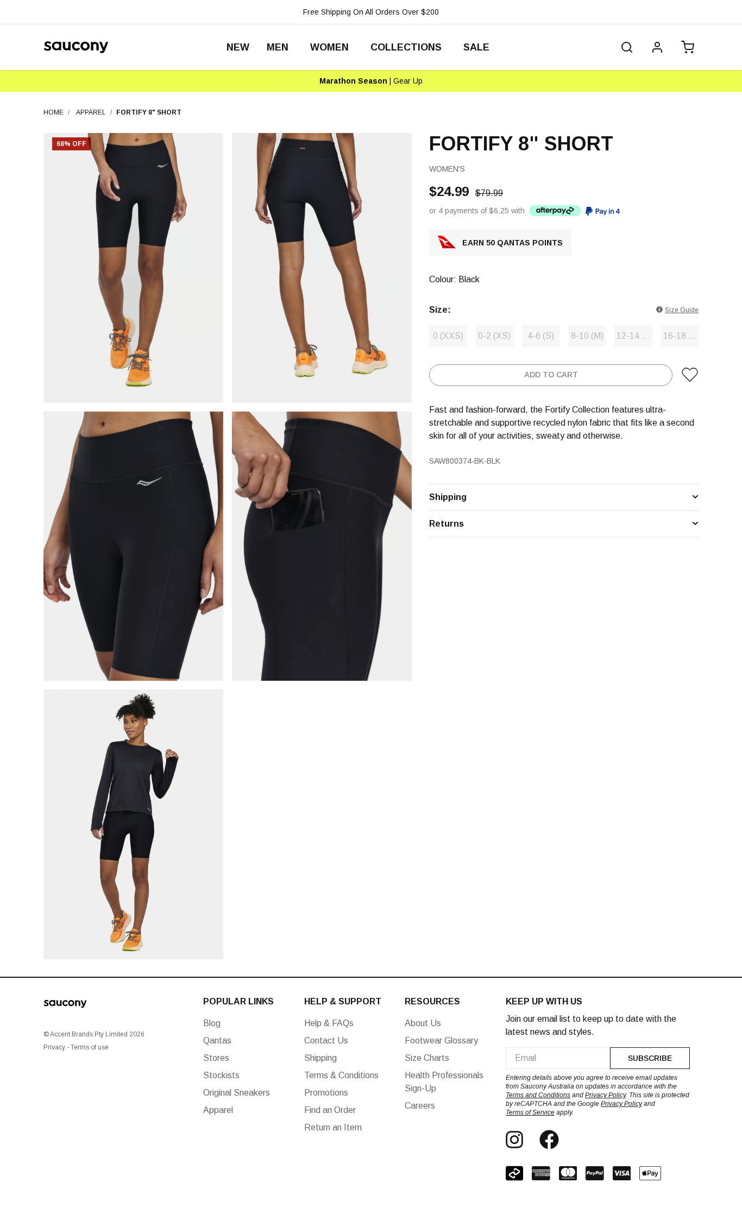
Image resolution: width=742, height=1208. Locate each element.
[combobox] (558, 1058)
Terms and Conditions (538, 1095)
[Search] (627, 47)
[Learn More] (555, 210)
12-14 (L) (634, 335)
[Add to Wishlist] (690, 374)
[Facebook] (549, 1139)
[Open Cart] (685, 47)
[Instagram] (514, 1139)
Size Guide (682, 309)
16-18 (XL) (681, 335)
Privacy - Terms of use (76, 1047)
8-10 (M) (587, 335)
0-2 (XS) (494, 335)
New (238, 47)
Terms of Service (530, 1112)
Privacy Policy (605, 1095)
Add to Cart (551, 374)
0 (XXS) (448, 335)
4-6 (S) (540, 335)
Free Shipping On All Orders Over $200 (371, 12)
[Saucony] (76, 47)
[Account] (657, 47)
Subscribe (650, 1058)
